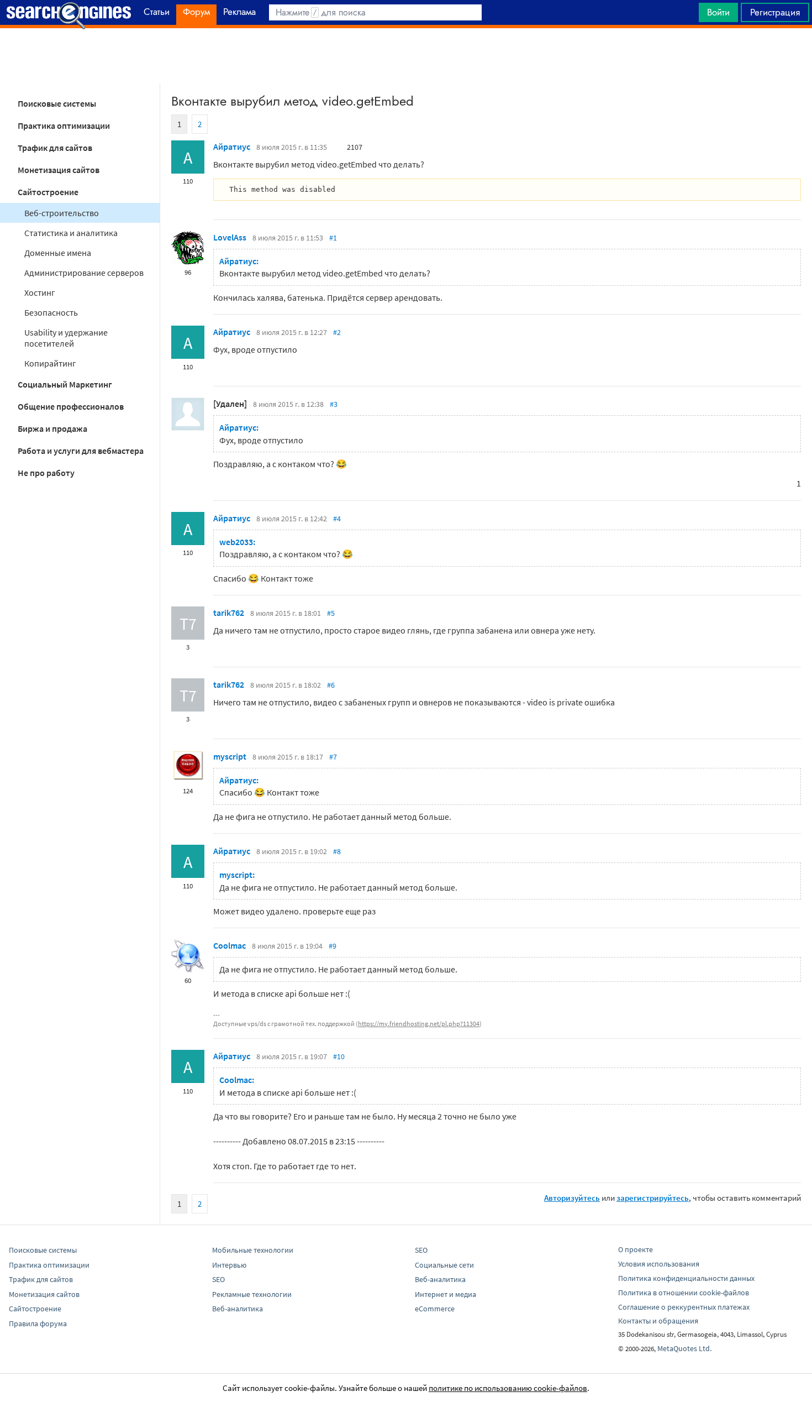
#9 (332, 946)
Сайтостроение (48, 191)
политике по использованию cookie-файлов (508, 1388)
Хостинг (39, 292)
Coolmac (229, 945)
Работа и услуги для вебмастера (81, 450)
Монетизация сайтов (58, 169)
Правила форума (38, 1323)
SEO (218, 1279)
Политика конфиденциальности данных (686, 1278)
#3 (334, 404)
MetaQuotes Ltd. (684, 1348)
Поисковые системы (57, 103)
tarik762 (228, 612)
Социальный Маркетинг (65, 384)
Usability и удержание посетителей (66, 338)
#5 (331, 613)
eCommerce (435, 1309)
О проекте (635, 1249)
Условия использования (658, 1264)
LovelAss (229, 237)
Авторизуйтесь (572, 1197)
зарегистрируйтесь (652, 1197)
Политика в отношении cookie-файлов (683, 1293)
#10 (339, 1056)
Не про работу (46, 472)
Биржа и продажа (52, 428)
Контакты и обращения (658, 1321)
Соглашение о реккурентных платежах (684, 1307)
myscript (229, 756)
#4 (337, 519)
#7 (333, 757)
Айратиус (231, 146)
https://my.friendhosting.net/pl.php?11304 (418, 1023)
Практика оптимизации (64, 125)
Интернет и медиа (445, 1294)
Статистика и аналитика (71, 232)
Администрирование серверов (84, 272)
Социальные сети (444, 1265)
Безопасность (51, 312)
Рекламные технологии (252, 1294)
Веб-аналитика (237, 1309)
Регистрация (775, 12)
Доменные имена (57, 252)
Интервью (229, 1265)
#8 (337, 851)
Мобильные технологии (252, 1250)
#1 (333, 238)
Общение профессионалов (71, 406)
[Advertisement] (406, 55)
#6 (331, 685)
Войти (718, 12)
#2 (337, 332)
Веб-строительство (61, 212)
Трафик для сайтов (55, 147)
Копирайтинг (50, 363)
